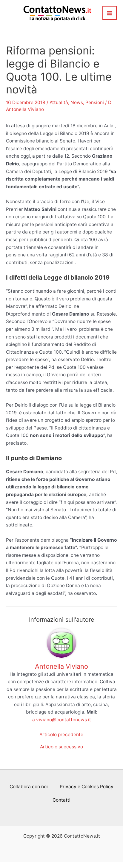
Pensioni (94, 102)
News (76, 102)
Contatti (61, 800)
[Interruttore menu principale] (109, 13)
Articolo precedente (61, 734)
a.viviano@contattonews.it (61, 719)
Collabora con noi (29, 786)
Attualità (59, 102)
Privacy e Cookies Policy (86, 786)
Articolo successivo (61, 747)
